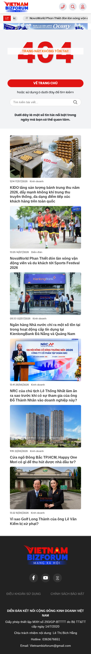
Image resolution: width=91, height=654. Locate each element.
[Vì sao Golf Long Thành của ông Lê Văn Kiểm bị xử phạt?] (45, 488)
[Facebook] (33, 577)
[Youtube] (45, 577)
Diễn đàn (36, 252)
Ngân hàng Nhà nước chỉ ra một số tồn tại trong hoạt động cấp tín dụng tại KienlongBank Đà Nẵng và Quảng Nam (45, 329)
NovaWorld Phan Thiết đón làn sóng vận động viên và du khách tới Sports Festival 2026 (45, 263)
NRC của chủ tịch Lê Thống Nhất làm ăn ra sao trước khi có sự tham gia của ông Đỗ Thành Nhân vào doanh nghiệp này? (43, 395)
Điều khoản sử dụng (23, 593)
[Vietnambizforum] (25, 6)
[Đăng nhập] (82, 7)
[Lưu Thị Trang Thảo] (45, 26)
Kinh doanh (37, 181)
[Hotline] (63, 7)
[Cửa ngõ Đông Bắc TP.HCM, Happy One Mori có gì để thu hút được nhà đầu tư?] (45, 426)
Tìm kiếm (75, 102)
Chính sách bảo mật (67, 593)
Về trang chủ (45, 83)
